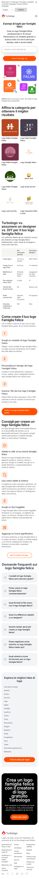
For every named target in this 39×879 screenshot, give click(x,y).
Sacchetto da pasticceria (13, 748)
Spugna (6, 726)
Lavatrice (7, 712)
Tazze (6, 744)
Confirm (21, 10)
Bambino (7, 730)
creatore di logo (18, 324)
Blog (28, 853)
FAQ (15, 863)
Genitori (7, 690)
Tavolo (6, 715)
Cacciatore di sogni (11, 687)
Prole (6, 719)
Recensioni (18, 856)
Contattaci (18, 848)
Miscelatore (8, 723)
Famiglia (7, 708)
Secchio (7, 697)
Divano (6, 694)
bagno (6, 705)
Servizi (16, 860)
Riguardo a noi (7, 865)
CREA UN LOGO (19, 817)
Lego (6, 701)
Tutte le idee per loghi (20, 760)
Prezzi (16, 844)
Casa (6, 741)
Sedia (6, 733)
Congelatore (8, 737)
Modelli (29, 850)
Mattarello (7, 751)
